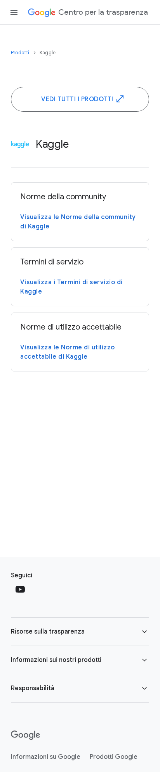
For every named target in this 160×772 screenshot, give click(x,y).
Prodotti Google (113, 757)
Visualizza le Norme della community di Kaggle (78, 221)
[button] (80, 632)
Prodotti (21, 52)
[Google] (25, 735)
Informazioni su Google (45, 757)
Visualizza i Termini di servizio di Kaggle (71, 286)
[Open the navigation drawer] (14, 12)
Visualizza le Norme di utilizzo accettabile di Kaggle (67, 352)
